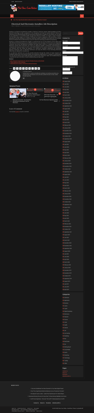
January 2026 (67, 97)
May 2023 (66, 182)
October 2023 (67, 169)
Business (66, 303)
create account (18, 1)
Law (65, 330)
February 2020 (67, 264)
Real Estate (66, 341)
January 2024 (67, 160)
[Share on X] (17, 68)
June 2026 (66, 86)
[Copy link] (39, 68)
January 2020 (67, 267)
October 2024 (67, 136)
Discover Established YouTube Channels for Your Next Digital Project (47, 388)
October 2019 (67, 275)
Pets (65, 338)
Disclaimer (64, 374)
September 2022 (68, 204)
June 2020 (66, 256)
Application (67, 300)
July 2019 (66, 284)
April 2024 (66, 152)
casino (65, 305)
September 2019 (68, 278)
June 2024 (66, 147)
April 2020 (66, 259)
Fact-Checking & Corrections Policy (29, 409)
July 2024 (66, 144)
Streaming (66, 355)
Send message (67, 72)
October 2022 (67, 201)
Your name (65, 41)
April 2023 (66, 185)
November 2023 (67, 166)
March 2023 (67, 188)
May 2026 (66, 89)
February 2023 (67, 190)
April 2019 (66, 289)
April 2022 (66, 218)
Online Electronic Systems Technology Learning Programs (23, 63)
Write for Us (39, 411)
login (12, 1)
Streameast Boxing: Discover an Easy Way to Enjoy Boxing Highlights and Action (47, 396)
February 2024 (67, 158)
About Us (64, 372)
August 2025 (67, 108)
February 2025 (67, 125)
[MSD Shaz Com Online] (12, 16)
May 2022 (66, 215)
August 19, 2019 (48, 95)
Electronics (66, 314)
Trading (66, 360)
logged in (17, 111)
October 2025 (67, 103)
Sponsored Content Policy (18, 411)
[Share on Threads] (35, 68)
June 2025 (66, 114)
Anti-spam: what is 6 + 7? (68, 67)
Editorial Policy (15, 409)
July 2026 (66, 84)
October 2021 (67, 229)
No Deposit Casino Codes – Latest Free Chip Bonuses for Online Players (47, 393)
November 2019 (67, 273)
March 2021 (67, 240)
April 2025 (66, 119)
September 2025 (68, 106)
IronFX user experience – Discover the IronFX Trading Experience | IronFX (47, 398)
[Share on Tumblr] (32, 68)
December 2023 (67, 163)
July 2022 (66, 210)
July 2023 (66, 177)
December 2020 (67, 242)
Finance (66, 319)
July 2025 (66, 111)
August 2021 (67, 234)
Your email (65, 45)
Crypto (65, 308)
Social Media (67, 349)
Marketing (66, 335)
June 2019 (66, 286)
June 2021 (66, 237)
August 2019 (67, 281)
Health (65, 325)
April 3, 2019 (13, 96)
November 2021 (67, 226)
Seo (65, 344)
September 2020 (68, 248)
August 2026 (67, 81)
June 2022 (66, 212)
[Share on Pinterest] (26, 68)
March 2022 (67, 221)
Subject (64, 50)
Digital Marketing (68, 311)
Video (65, 363)
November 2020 (67, 245)
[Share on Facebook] (14, 68)
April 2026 (66, 92)
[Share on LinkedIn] (20, 68)
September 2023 (68, 171)
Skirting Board (67, 346)
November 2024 (67, 133)
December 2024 (67, 130)
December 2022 (67, 196)
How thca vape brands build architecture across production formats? (30, 19)
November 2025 (67, 100)
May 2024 (66, 149)
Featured (66, 316)
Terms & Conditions (30, 411)
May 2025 (66, 117)
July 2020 (66, 253)
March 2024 (67, 155)
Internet (66, 327)
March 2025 (67, 122)
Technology (67, 357)
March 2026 (67, 95)
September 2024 (68, 138)
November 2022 (67, 199)
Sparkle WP (80, 408)
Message (64, 55)
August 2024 (67, 141)
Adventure (66, 297)
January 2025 (67, 127)
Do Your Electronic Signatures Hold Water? (16, 94)
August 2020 (67, 251)
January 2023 (67, 193)
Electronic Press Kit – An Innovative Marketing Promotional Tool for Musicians (34, 97)
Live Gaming (67, 333)
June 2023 (66, 180)
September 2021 (68, 232)
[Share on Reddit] (29, 68)
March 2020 (67, 262)
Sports (65, 352)
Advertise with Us (66, 376)
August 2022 (67, 207)
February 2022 (67, 223)
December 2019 (67, 270)
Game (65, 322)
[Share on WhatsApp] (23, 68)
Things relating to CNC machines (17, 62)
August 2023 (67, 174)
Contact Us (65, 371)
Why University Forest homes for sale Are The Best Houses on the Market (27, 60)
